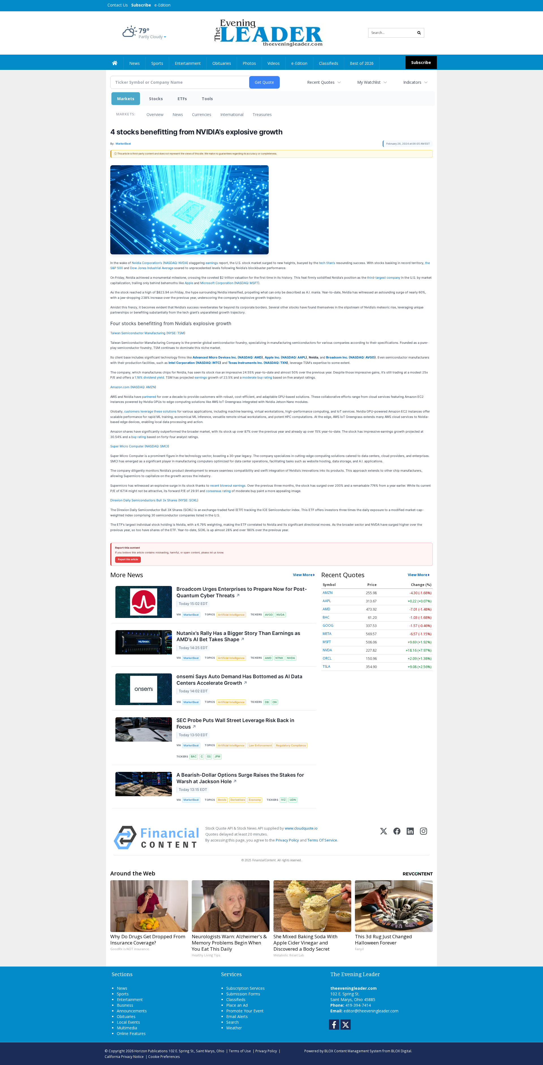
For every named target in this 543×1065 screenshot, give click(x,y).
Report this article (128, 559)
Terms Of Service (322, 840)
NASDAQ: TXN (276, 363)
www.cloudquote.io (301, 828)
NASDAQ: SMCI (157, 446)
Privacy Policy (287, 840)
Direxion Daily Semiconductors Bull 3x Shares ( (144, 500)
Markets (125, 98)
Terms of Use (240, 1051)
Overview (154, 114)
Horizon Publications (151, 1051)
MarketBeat (191, 614)
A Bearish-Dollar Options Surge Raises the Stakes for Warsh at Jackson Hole (240, 778)
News (178, 114)
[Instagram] (423, 837)
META (327, 633)
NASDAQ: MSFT (246, 283)
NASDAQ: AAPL (294, 357)
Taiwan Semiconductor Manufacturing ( (138, 333)
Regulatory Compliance (291, 745)
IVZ (283, 799)
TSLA (326, 666)
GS (209, 756)
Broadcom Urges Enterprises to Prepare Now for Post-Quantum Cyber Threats (241, 592)
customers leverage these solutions (150, 411)
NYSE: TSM (175, 333)
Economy (255, 799)
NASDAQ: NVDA (175, 263)
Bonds (222, 799)
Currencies (201, 114)
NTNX (279, 658)
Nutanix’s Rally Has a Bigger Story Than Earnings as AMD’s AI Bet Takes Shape (238, 636)
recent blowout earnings (227, 486)
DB (267, 702)
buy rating (138, 437)
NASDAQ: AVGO (362, 357)
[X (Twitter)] (383, 837)
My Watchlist (369, 82)
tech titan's (327, 263)
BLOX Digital (401, 1051)
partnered (149, 397)
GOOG (328, 625)
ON (275, 702)
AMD (268, 658)
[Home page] (267, 32)
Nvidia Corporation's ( (148, 263)
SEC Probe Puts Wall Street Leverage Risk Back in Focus (235, 723)
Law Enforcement (260, 745)
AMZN (328, 592)
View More (303, 574)
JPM (217, 756)
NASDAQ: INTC (208, 363)
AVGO (269, 614)
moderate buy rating (257, 377)
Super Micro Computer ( (128, 446)
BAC (194, 756)
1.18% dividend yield (149, 377)
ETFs (182, 98)
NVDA (281, 614)
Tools (207, 98)
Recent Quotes (321, 82)
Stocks (156, 98)
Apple (189, 283)
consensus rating (218, 491)
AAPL (327, 600)
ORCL (327, 658)
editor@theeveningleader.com (371, 1011)
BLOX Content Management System (353, 1051)
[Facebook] (397, 837)
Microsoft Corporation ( (217, 283)
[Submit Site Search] (419, 33)
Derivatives (237, 799)
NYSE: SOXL (188, 500)
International (232, 114)
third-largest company (383, 278)
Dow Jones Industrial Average (152, 268)
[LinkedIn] (410, 837)
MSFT (327, 641)
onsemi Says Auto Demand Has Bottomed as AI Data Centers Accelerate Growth (239, 679)
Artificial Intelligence (231, 614)
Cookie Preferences (164, 1056)
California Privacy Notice (124, 1056)
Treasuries (262, 114)
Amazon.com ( (121, 387)
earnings (212, 263)
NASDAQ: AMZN (143, 387)
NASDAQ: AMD (250, 357)
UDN (293, 799)
